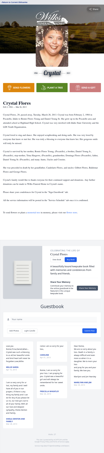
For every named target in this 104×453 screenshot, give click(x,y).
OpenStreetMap (54, 446)
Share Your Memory (87, 288)
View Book (57, 259)
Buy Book (71, 259)
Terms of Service (59, 442)
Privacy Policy (45, 442)
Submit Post (89, 331)
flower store (71, 212)
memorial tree (33, 212)
